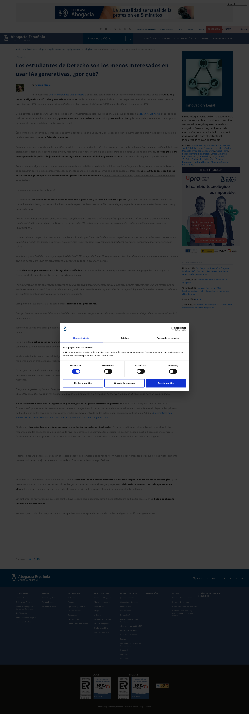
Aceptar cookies (166, 383)
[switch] (108, 371)
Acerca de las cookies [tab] (168, 338)
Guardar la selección (124, 383)
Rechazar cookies (83, 383)
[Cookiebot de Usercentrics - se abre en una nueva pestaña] (173, 328)
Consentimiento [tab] (81, 338)
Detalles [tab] (124, 338)
